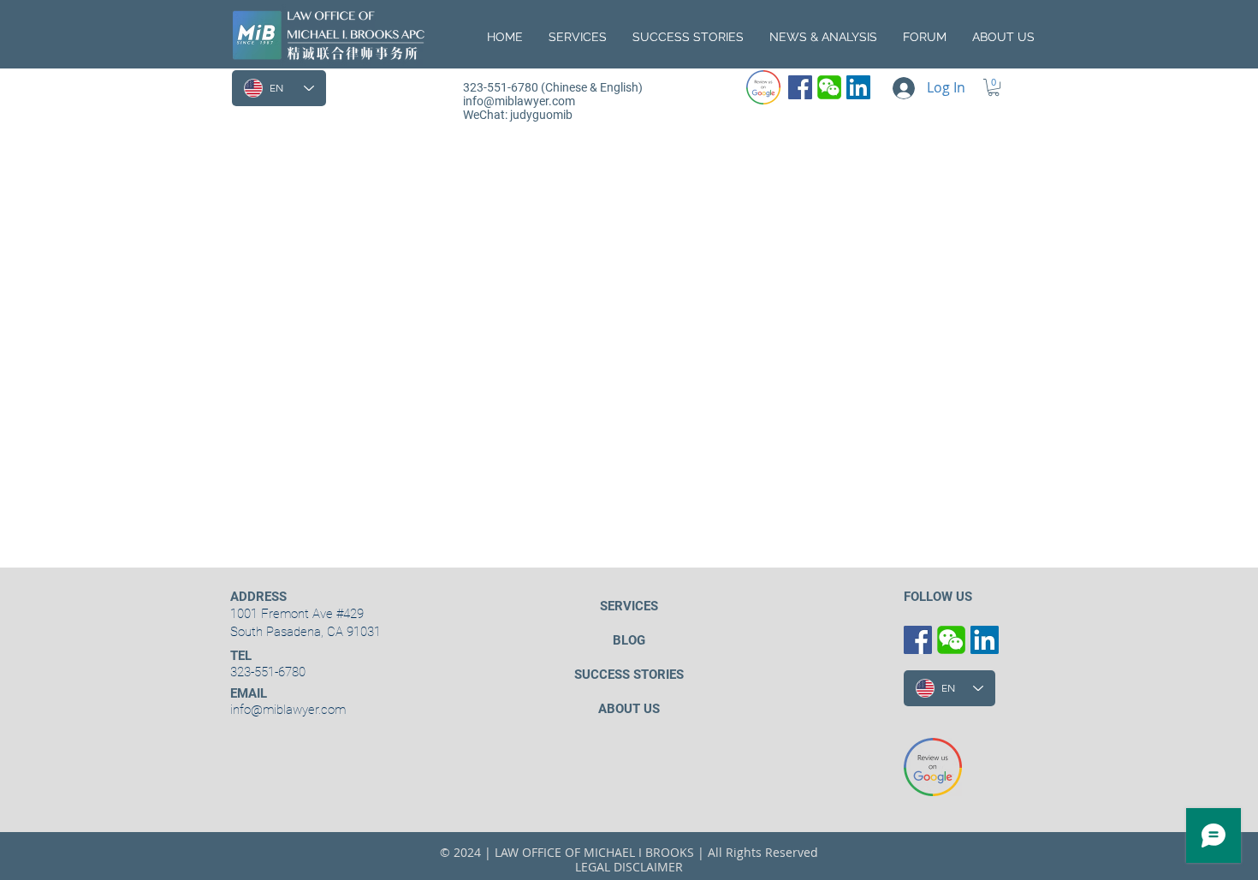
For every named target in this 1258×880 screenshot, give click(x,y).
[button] (1003, 37)
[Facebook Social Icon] (800, 87)
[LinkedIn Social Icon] (858, 87)
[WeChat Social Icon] (829, 87)
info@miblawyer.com (519, 101)
